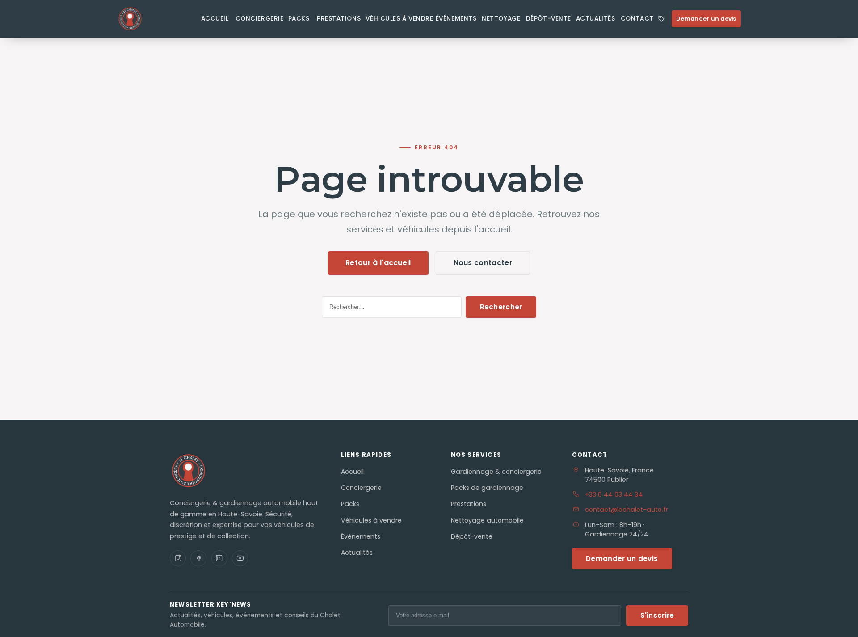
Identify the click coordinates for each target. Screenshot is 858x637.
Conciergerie (260, 19)
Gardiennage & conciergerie (496, 471)
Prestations (339, 19)
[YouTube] (240, 558)
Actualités (595, 19)
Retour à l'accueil (378, 262)
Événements (456, 19)
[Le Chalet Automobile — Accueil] (155, 19)
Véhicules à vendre (399, 19)
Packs (299, 19)
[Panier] (661, 19)
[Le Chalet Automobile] (188, 470)
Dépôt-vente (548, 19)
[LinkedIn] (219, 558)
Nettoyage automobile (487, 520)
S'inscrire (657, 615)
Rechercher (501, 307)
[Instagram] (178, 558)
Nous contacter (483, 262)
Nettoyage (501, 19)
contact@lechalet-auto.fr (626, 509)
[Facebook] (198, 558)
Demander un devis (706, 18)
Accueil (215, 19)
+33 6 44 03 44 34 (614, 494)
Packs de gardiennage (487, 487)
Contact (637, 19)
